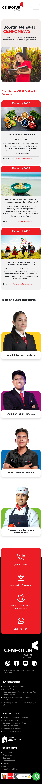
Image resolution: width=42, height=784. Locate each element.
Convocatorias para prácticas (14, 723)
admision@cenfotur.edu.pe (21, 585)
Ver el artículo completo (22, 158)
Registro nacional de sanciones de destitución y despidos (17, 698)
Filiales (6, 763)
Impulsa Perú (8, 689)
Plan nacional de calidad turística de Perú (19, 692)
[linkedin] (34, 663)
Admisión (6, 766)
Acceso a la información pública (15, 717)
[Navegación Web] (36, 7)
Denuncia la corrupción (12, 728)
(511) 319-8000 (21, 564)
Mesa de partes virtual (12, 731)
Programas (7, 755)
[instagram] (7, 663)
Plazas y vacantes (10, 720)
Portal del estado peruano (14, 686)
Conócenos (7, 752)
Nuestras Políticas (11, 769)
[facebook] (16, 663)
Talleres (6, 758)
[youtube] (25, 663)
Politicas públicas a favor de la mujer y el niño (19, 703)
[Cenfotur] (12, 7)
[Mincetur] (16, 775)
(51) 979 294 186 (21, 629)
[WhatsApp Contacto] (36, 776)
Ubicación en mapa (10, 726)
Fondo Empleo (9, 694)
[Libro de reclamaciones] (11, 738)
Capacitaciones (9, 760)
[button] (36, 7)
